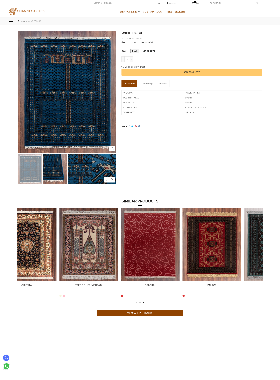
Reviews (163, 83)
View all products (140, 313)
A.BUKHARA (109, 285)
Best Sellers (176, 11)
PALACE (47, 285)
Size (123, 42)
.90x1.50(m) (147, 42)
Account (172, 3)
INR (257, 3)
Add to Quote (192, 72)
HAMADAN (232, 285)
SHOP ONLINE (128, 11)
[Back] (11, 21)
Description (129, 83)
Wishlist (216, 3)
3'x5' (134, 42)
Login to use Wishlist (134, 67)
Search (159, 3)
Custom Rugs (152, 11)
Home (22, 21)
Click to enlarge (112, 148)
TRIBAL (171, 285)
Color (123, 51)
